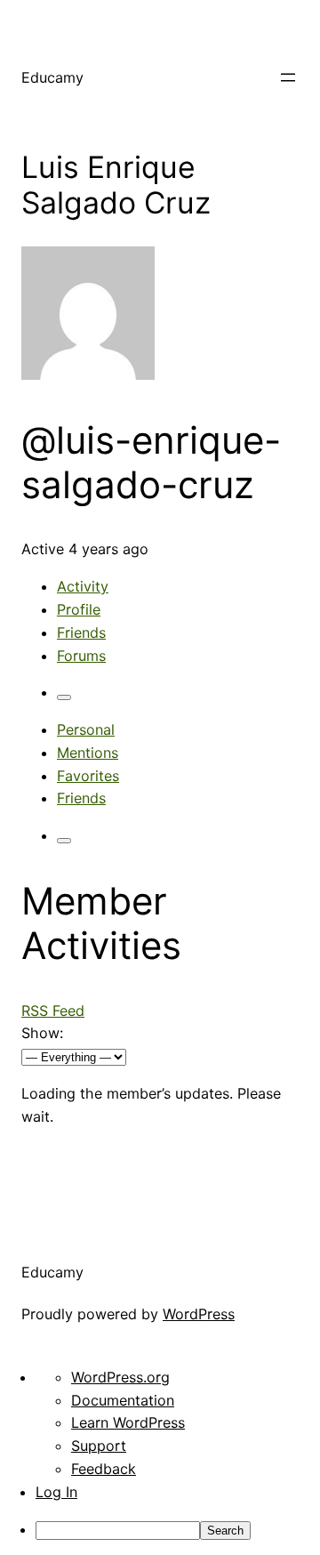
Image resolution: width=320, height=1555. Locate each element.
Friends (81, 632)
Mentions (87, 752)
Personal (86, 729)
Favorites (88, 776)
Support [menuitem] (98, 1445)
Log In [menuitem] (56, 1492)
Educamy (52, 77)
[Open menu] (288, 77)
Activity (82, 586)
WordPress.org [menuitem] (120, 1377)
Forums (81, 656)
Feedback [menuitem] (103, 1469)
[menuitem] (178, 1530)
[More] (64, 697)
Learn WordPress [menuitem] (128, 1422)
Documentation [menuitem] (122, 1400)
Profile (78, 609)
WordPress (199, 1314)
